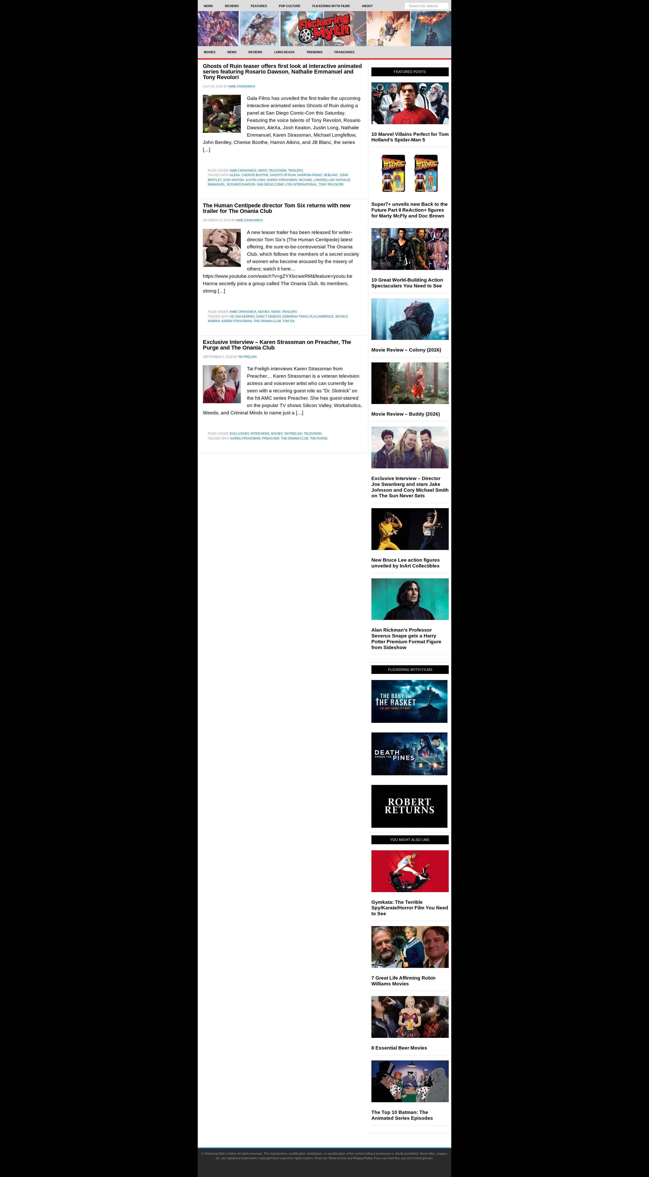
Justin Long (255, 180)
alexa (235, 175)
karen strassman (282, 180)
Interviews (260, 433)
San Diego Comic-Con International (287, 184)
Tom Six (288, 321)
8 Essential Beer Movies (399, 1048)
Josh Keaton (233, 180)
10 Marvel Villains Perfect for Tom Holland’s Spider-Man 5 (410, 137)
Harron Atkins (309, 175)
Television (277, 170)
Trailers (295, 170)
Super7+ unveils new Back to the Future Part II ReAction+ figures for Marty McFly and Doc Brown (409, 209)
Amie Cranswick (243, 170)
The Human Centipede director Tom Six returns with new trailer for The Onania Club (276, 208)
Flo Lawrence (322, 316)
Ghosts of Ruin (283, 175)
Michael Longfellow (316, 180)
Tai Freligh (293, 433)
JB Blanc (330, 175)
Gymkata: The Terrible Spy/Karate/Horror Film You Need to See (409, 907)
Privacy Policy (362, 1158)
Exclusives (239, 433)
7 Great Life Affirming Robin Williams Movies (403, 980)
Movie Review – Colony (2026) (406, 350)
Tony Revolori (331, 184)
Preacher (270, 438)
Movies (264, 312)
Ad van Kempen (242, 316)
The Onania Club (267, 321)
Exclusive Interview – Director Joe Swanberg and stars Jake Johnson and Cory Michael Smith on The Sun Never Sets (410, 487)
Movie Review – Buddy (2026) (405, 414)
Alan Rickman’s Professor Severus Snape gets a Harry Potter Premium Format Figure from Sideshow (406, 638)
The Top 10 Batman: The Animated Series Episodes (402, 1115)
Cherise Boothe (254, 175)
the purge (319, 438)
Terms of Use (337, 1158)
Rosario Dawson (241, 184)
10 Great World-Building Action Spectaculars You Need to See (407, 282)
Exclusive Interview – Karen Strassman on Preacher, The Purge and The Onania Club (277, 345)
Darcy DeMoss (268, 316)
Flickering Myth (324, 28)
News (262, 170)
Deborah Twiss (295, 316)
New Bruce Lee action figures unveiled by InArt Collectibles (405, 562)
